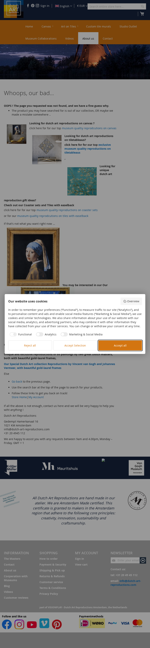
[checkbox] (20, 334)
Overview (133, 301)
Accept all (120, 345)
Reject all (30, 345)
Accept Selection (75, 345)
